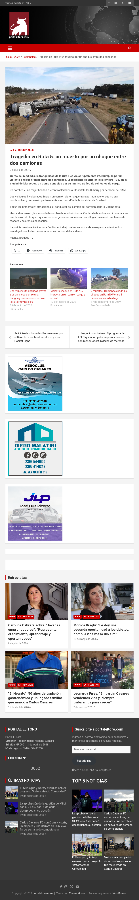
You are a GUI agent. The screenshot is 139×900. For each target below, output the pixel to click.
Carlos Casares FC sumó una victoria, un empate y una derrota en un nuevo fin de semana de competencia (43, 826)
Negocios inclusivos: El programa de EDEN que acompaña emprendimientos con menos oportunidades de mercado (101, 337)
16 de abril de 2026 (19, 707)
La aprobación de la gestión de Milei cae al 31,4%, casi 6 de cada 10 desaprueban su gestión (43, 807)
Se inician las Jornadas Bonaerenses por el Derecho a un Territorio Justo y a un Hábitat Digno (38, 337)
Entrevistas (17, 577)
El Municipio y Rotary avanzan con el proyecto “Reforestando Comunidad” (43, 789)
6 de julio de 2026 (18, 643)
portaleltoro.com (43, 893)
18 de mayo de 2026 (85, 639)
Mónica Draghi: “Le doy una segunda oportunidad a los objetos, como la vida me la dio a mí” (101, 629)
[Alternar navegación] (10, 48)
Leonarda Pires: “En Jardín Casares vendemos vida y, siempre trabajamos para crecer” (101, 697)
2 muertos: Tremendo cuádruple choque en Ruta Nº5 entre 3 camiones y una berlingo (109, 295)
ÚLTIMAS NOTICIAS (24, 780)
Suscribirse (84, 760)
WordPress (119, 893)
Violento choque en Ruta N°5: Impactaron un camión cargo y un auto (67, 295)
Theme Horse (77, 893)
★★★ (13, 150)
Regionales (26, 150)
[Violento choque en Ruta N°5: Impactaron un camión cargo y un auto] (68, 278)
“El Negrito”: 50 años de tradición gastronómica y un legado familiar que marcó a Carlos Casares (35, 697)
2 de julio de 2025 (83, 707)
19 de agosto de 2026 (32, 795)
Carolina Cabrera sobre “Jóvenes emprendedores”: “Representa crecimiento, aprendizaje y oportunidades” (34, 632)
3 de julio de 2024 (20, 169)
